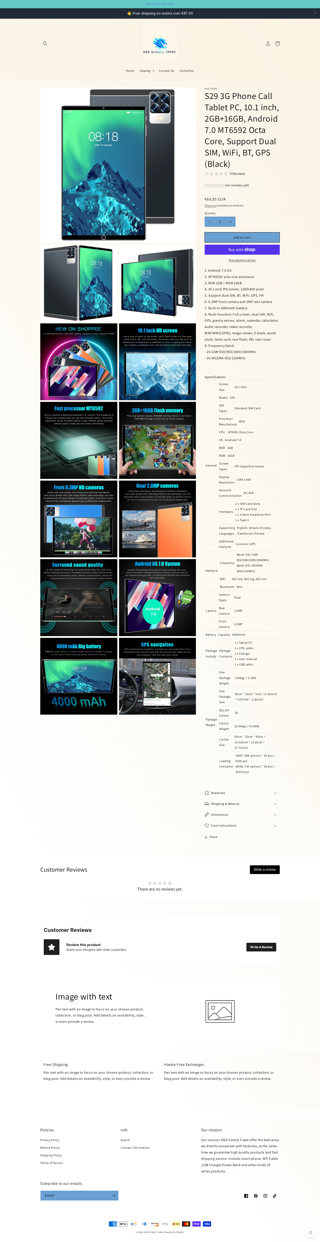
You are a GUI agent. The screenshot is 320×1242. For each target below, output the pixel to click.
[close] (315, 13)
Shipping (210, 205)
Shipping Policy (51, 1155)
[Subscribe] (113, 1195)
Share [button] (214, 837)
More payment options (242, 260)
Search (125, 1140)
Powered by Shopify (173, 1232)
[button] (45, 43)
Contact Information (135, 1148)
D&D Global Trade (153, 1232)
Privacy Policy (49, 1140)
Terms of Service (51, 1163)
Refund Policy (50, 1148)
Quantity (210, 213)
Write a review (265, 869)
